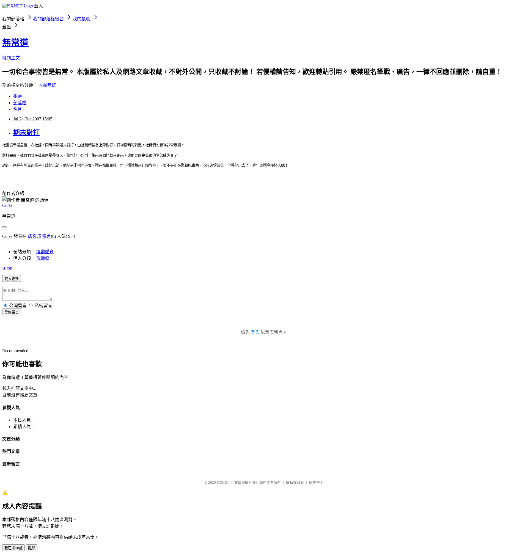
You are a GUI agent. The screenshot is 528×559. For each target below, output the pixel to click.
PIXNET (223, 482)
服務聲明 (316, 482)
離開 (31, 548)
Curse (7, 205)
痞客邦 (34, 236)
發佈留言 (11, 312)
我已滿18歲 (13, 548)
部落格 (19, 102)
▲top (7, 268)
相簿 (17, 96)
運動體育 (45, 251)
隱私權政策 (295, 482)
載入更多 (11, 279)
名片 (17, 109)
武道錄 (43, 258)
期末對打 (26, 132)
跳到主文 (11, 58)
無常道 (15, 43)
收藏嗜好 (47, 85)
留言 (46, 236)
